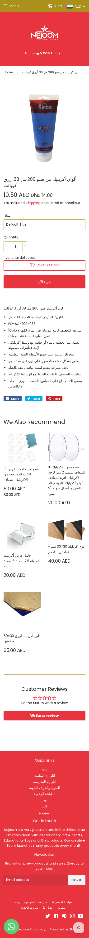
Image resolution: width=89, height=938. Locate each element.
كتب (44, 806)
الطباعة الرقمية (44, 794)
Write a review (44, 715)
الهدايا (44, 800)
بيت (44, 769)
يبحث (16, 902)
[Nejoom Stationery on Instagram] (72, 916)
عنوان (7, 215)
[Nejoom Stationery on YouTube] (80, 916)
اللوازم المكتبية (44, 775)
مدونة (61, 907)
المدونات (44, 812)
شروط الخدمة (29, 907)
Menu (14, 6)
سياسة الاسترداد (62, 902)
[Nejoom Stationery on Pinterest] (64, 916)
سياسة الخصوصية (35, 902)
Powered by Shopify (65, 929)
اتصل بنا (48, 907)
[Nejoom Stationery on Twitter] (47, 916)
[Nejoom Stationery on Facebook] (55, 916)
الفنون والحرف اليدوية (44, 787)
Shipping (33, 202)
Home (8, 72)
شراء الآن (44, 281)
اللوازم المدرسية (44, 781)
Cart (58, 6)
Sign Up (76, 880)
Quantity (11, 237)
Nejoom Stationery (31, 929)
